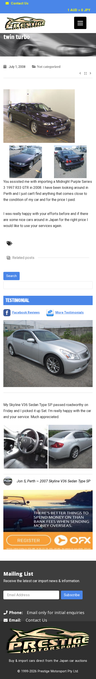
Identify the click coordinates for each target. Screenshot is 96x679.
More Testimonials (69, 312)
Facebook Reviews (26, 312)
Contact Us (19, 3)
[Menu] (80, 23)
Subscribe (72, 595)
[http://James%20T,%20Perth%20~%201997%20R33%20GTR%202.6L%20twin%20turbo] (39, 116)
